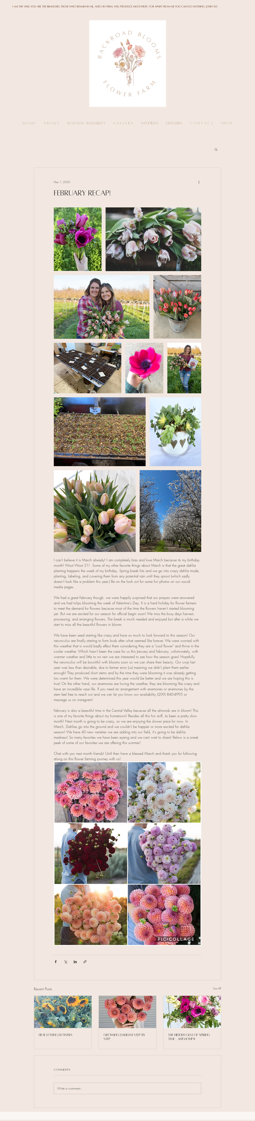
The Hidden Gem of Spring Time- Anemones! (189, 1037)
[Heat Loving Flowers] (63, 1012)
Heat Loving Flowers (55, 1035)
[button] (216, 149)
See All (217, 988)
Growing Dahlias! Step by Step (124, 1037)
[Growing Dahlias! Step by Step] (127, 1012)
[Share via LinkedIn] (75, 962)
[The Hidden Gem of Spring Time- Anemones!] (192, 1012)
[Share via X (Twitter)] (65, 962)
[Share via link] (85, 962)
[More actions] (198, 182)
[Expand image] (78, 239)
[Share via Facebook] (56, 962)
